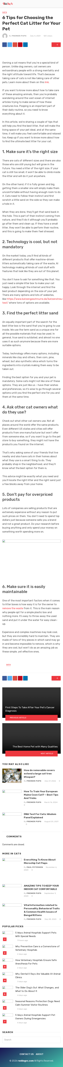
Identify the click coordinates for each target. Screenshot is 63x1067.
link (47, 82)
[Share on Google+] (15, 44)
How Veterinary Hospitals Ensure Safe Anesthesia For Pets (36, 962)
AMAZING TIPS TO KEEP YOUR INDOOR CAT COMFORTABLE (41, 887)
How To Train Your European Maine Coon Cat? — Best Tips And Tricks (41, 795)
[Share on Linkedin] (25, 44)
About (39, 1054)
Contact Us (27, 1054)
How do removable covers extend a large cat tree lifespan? (39, 773)
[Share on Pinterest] (20, 44)
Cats (4, 12)
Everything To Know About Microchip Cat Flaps (40, 861)
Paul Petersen (35, 867)
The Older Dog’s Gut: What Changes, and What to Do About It (37, 989)
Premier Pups (19, 36)
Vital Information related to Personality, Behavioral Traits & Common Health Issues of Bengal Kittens (42, 910)
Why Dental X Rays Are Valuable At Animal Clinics (37, 976)
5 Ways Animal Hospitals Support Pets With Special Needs (35, 934)
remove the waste (12, 608)
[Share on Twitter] (9, 44)
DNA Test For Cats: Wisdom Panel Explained (40, 816)
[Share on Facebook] (4, 44)
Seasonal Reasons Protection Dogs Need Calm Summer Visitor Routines (37, 1003)
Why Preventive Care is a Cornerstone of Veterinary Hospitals (37, 948)
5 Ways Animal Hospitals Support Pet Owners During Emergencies (35, 1017)
